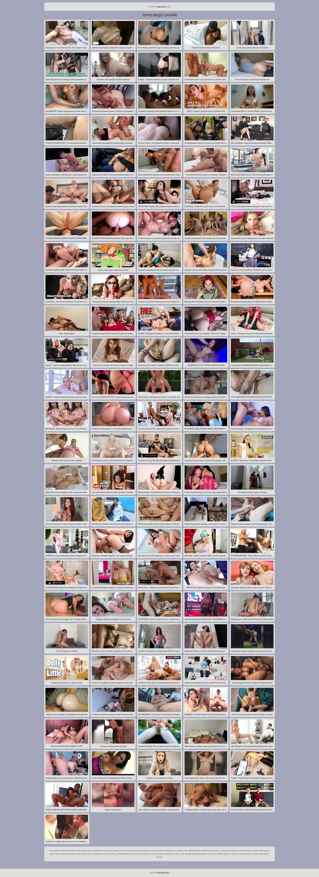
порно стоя (161, 6)
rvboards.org (162, 873)
